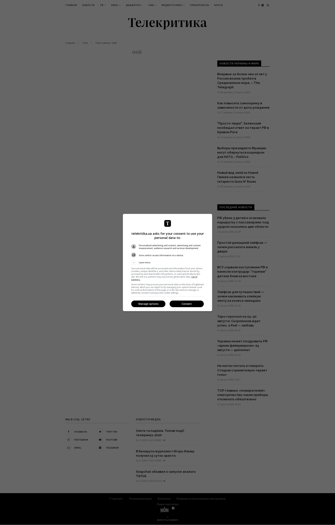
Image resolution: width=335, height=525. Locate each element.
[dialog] (167, 262)
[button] (167, 262)
